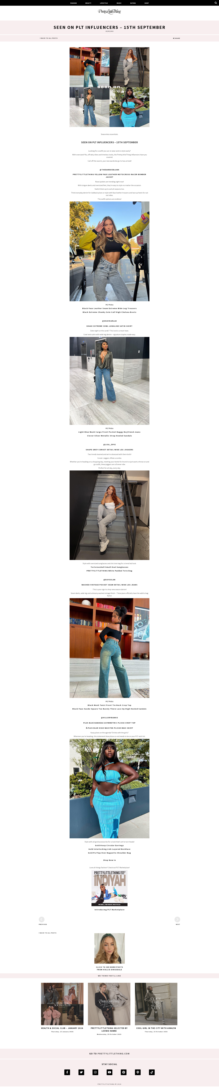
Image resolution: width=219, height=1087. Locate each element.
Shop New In (109, 860)
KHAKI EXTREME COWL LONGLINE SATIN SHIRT (110, 326)
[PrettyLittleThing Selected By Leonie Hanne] (109, 1004)
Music (119, 3)
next (178, 924)
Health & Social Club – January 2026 (62, 1028)
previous (41, 924)
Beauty (88, 3)
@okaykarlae (109, 321)
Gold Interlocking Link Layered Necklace (109, 849)
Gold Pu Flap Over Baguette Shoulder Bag (109, 853)
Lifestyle (104, 3)
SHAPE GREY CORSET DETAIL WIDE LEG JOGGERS (109, 449)
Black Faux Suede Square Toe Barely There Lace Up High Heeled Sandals (109, 709)
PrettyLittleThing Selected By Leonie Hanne (109, 1029)
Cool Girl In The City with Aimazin (156, 1028)
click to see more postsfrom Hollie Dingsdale (109, 968)
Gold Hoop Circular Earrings (109, 845)
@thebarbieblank (109, 170)
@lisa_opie (109, 444)
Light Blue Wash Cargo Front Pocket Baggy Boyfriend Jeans (109, 432)
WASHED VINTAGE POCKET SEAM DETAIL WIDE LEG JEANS (110, 585)
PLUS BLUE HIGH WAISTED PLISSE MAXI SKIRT (110, 728)
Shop (147, 3)
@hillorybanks (109, 717)
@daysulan (109, 579)
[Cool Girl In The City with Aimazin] (156, 1004)
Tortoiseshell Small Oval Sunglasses (109, 567)
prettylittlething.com (114, 1053)
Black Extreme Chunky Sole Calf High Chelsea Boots (109, 312)
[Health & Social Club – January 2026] (62, 1004)
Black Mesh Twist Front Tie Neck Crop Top (109, 705)
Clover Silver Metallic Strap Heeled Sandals (109, 436)
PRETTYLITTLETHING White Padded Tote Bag (109, 571)
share (177, 38)
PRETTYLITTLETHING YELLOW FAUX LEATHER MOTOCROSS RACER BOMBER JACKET (109, 175)
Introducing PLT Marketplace (110, 909)
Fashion (73, 3)
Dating (133, 3)
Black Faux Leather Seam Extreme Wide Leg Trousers (109, 308)
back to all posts (49, 38)
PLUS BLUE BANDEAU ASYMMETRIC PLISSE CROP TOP (109, 723)
